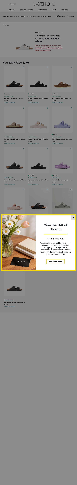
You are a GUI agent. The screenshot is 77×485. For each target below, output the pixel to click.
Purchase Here (55, 261)
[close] (73, 217)
